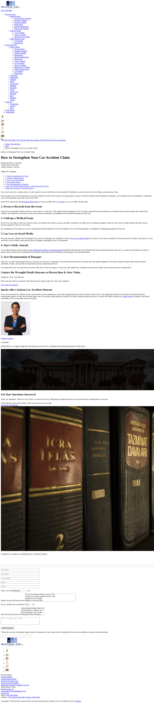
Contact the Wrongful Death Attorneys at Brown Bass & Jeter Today (27, 186)
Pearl (12, 96)
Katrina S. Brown (7, 338)
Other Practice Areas (17, 39)
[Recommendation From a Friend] (32, 612)
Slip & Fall (18, 59)
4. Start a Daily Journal (13, 182)
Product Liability (20, 23)
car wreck (60, 202)
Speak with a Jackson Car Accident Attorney (19, 188)
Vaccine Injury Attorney (22, 18)
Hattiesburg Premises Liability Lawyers (15, 685)
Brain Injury (18, 25)
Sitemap (78, 701)
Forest (12, 90)
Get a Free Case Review (57, 140)
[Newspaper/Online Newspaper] (32, 614)
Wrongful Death (6, 677)
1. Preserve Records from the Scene (17, 176)
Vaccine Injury (19, 49)
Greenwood (14, 84)
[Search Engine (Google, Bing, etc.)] (32, 608)
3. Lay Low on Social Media (14, 180)
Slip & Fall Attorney (21, 29)
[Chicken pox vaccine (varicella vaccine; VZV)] (50, 597)
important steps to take (30, 202)
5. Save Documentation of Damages (16, 184)
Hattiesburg (14, 77)
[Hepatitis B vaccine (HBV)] (50, 600)
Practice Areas (10, 14)
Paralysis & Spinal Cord (9, 681)
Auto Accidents (15, 31)
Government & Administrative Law (13, 691)
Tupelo (12, 100)
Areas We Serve (11, 45)
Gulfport (13, 80)
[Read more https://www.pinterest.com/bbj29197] (2, 125)
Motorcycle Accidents (22, 37)
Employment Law (7, 689)
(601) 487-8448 (11, 695)
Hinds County (15, 47)
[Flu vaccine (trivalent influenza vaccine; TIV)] (50, 595)
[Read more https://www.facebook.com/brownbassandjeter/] (2, 118)
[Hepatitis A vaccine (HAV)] (50, 598)
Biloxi (12, 82)
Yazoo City (14, 92)
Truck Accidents (20, 35)
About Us (8, 102)
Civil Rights (18, 41)
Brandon (13, 94)
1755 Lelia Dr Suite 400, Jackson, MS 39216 (32, 140)
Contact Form (127, 296)
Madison (13, 98)
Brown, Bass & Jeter (12, 144)
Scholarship (14, 104)
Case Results (10, 110)
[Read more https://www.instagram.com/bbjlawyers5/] (2, 133)
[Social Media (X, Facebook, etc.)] (32, 610)
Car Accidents (19, 33)
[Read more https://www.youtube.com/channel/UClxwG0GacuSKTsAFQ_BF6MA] (2, 137)
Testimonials (9, 112)
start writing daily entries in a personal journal (45, 250)
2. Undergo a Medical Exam (14, 178)
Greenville (13, 75)
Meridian (13, 86)
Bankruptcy (18, 43)
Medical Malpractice (21, 27)
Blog (11, 108)
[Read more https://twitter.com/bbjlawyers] (2, 129)
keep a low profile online (80, 238)
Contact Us (5, 693)
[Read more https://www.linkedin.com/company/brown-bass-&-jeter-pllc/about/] (2, 122)
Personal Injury (15, 16)
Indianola (13, 88)
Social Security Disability (10, 683)
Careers (12, 106)
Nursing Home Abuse (8, 679)
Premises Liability (20, 20)
